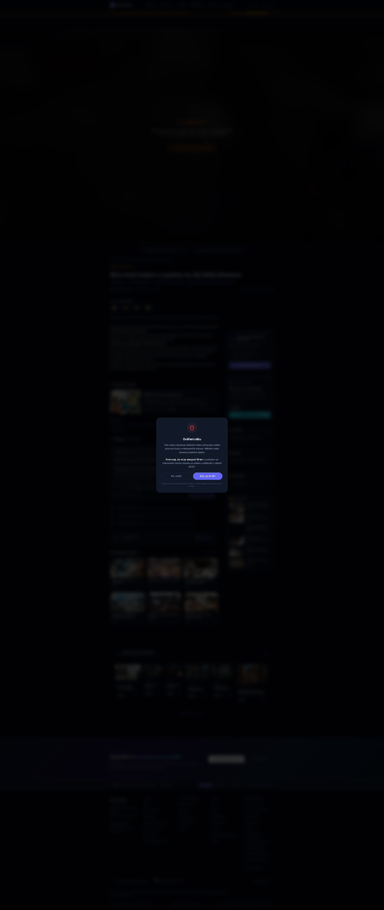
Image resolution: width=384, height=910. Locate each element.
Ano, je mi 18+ (208, 476)
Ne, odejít (176, 476)
